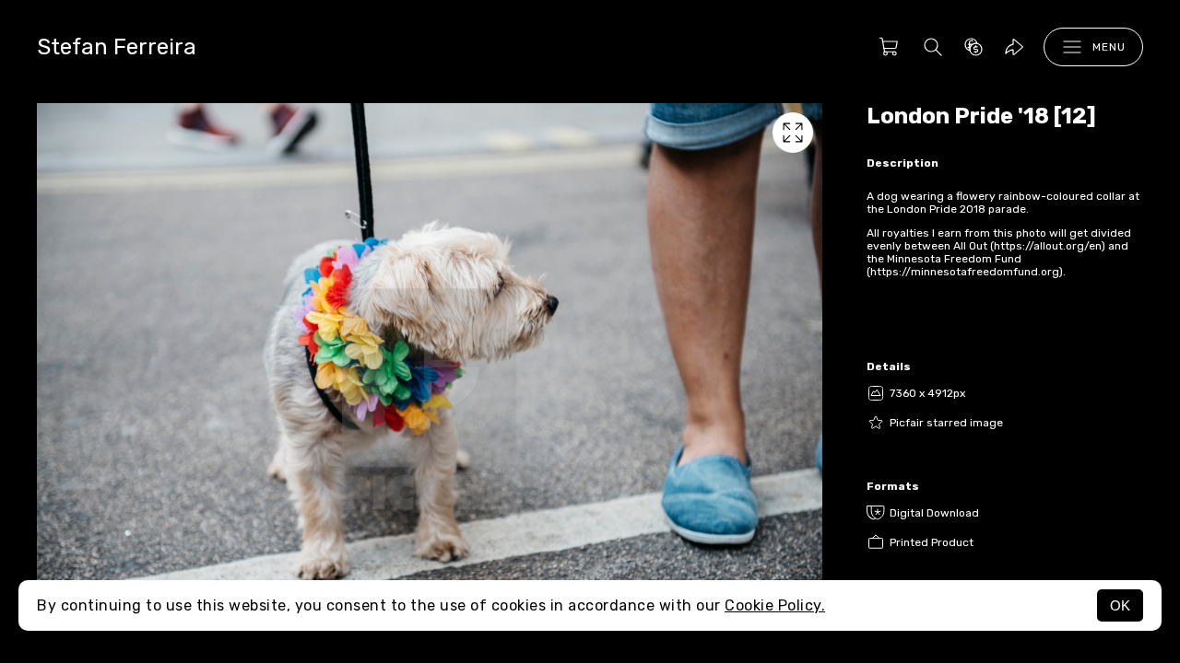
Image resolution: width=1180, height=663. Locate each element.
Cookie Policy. (775, 605)
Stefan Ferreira (116, 47)
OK (1120, 605)
